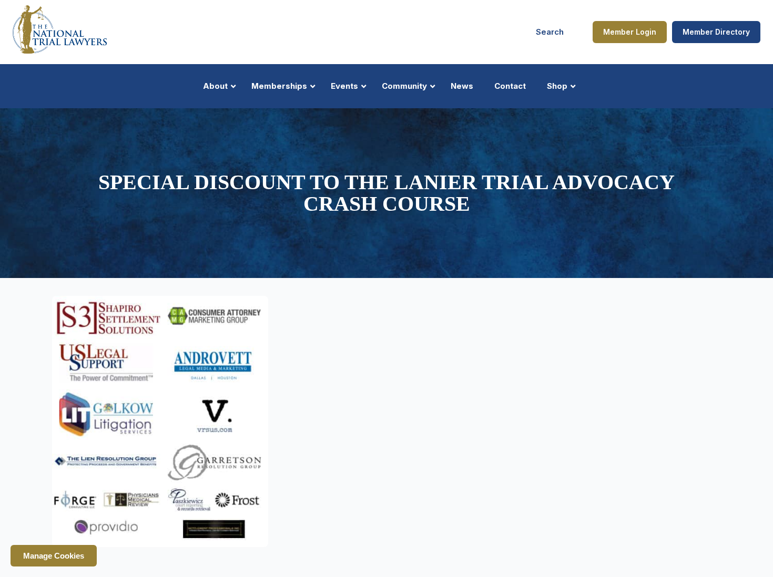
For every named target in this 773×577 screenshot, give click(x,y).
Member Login (629, 31)
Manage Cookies (53, 555)
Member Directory (716, 31)
